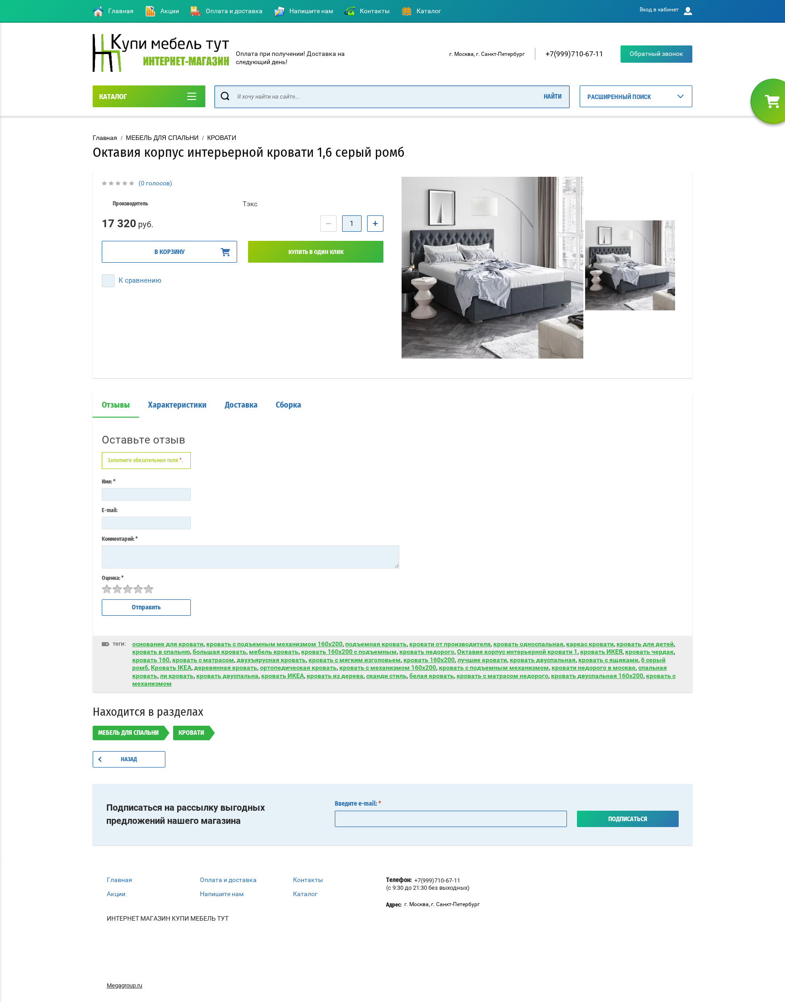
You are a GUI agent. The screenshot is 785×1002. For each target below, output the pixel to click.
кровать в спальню (161, 651)
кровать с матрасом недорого (502, 675)
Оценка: (113, 578)
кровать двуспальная (543, 659)
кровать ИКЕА (282, 675)
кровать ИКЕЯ (601, 651)
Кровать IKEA (171, 667)
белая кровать (431, 675)
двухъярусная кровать (271, 659)
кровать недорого (426, 651)
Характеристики (177, 405)
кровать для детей (645, 644)
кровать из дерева (335, 675)
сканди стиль (386, 675)
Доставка (241, 405)
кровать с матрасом (203, 659)
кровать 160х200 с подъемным (349, 651)
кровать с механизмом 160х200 (387, 667)
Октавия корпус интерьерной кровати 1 (517, 651)
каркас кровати (590, 644)
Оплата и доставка (234, 11)
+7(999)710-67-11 (574, 54)
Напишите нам (311, 11)
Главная (121, 11)
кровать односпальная (528, 644)
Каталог (429, 11)
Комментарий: (120, 539)
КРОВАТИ (221, 137)
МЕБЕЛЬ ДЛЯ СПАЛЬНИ (162, 137)
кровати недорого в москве (593, 667)
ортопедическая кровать (298, 667)
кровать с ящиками (608, 659)
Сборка (288, 405)
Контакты (375, 11)
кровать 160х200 (429, 659)
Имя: (108, 481)
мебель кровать (273, 651)
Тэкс (250, 204)
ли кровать (177, 675)
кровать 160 (150, 659)
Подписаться (627, 819)
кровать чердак (649, 651)
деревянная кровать (225, 667)
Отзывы (116, 405)
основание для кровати (168, 644)
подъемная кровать (376, 644)
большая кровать (219, 651)
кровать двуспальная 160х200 (597, 675)
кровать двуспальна (227, 675)
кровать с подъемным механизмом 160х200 (274, 644)
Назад (129, 760)
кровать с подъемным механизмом (494, 667)
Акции (169, 11)
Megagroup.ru (124, 985)
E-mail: (110, 510)
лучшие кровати (482, 659)
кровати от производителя (450, 644)
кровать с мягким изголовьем (354, 659)
